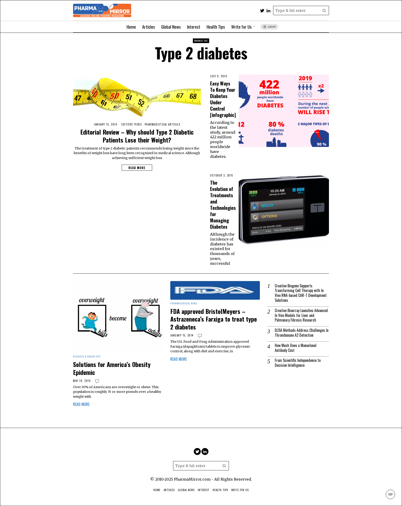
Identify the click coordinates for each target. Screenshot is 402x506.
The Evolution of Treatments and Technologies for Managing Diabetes (223, 204)
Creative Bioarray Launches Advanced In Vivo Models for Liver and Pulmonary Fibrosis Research (301, 315)
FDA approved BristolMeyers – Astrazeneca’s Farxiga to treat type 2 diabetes (213, 319)
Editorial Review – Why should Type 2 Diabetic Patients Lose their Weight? (137, 136)
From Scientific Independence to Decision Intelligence (298, 363)
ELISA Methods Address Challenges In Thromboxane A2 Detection (301, 333)
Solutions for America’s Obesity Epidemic (112, 368)
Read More (136, 167)
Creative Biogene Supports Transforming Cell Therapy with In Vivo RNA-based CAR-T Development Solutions (301, 293)
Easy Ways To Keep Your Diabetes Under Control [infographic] (223, 99)
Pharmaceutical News (183, 303)
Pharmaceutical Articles (162, 124)
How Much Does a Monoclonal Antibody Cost (295, 348)
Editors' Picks (131, 124)
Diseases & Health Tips (87, 356)
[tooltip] (262, 10)
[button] (324, 10)
